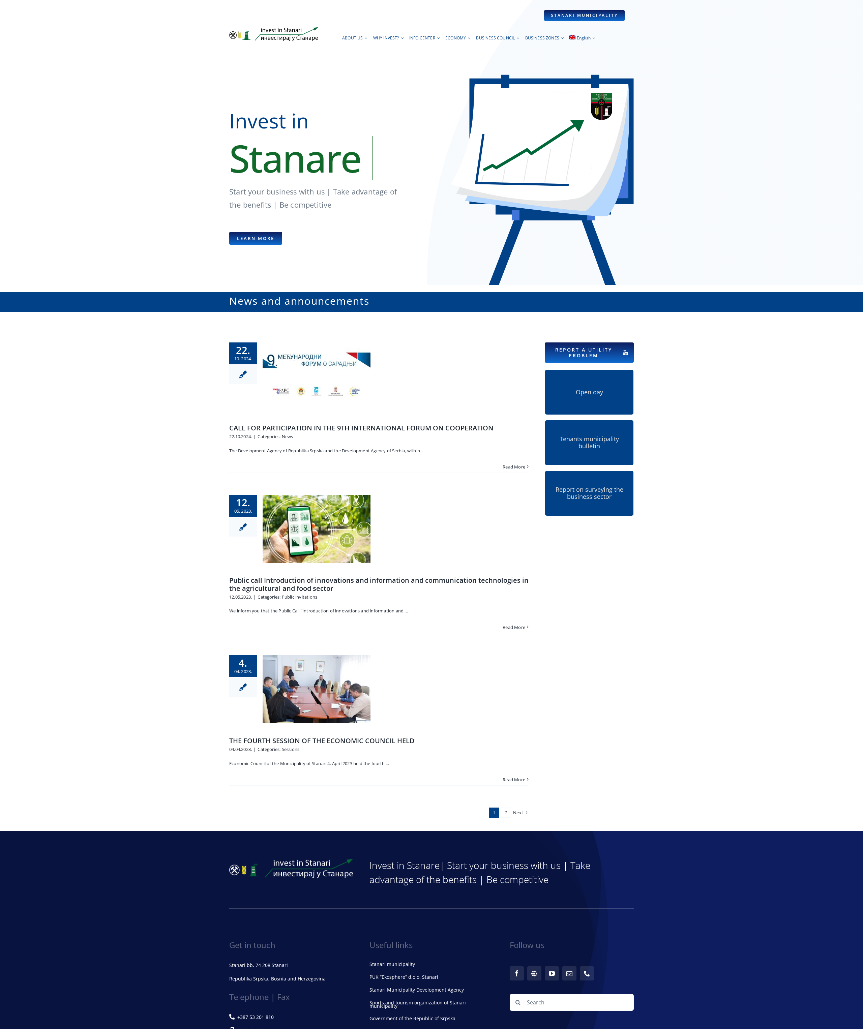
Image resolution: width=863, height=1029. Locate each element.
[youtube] (552, 973)
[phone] (587, 973)
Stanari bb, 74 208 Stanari (258, 965)
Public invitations (300, 597)
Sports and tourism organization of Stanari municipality (417, 1004)
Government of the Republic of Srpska (412, 1018)
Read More (514, 467)
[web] (534, 973)
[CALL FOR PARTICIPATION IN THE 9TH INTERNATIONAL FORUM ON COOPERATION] (316, 376)
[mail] (569, 973)
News (287, 436)
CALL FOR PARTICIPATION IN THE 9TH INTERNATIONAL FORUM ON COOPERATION (361, 427)
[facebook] (517, 973)
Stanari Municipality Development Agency (416, 990)
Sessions (291, 749)
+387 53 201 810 (255, 1017)
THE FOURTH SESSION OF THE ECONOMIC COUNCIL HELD (322, 740)
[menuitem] (582, 39)
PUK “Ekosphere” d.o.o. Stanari (403, 977)
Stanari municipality (392, 964)
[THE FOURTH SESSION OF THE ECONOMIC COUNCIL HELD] (316, 689)
